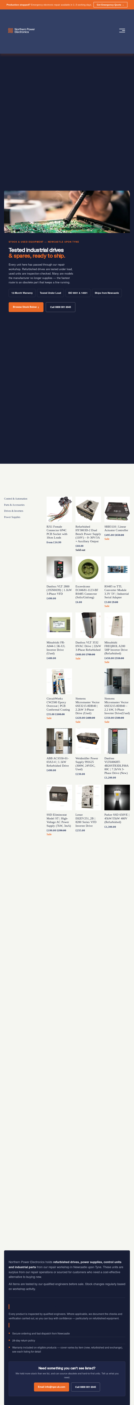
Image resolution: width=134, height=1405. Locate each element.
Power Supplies (12, 517)
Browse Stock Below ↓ (26, 307)
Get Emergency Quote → (110, 4)
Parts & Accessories (14, 504)
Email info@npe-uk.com (51, 1387)
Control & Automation (15, 498)
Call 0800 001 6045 (60, 307)
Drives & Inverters (13, 511)
